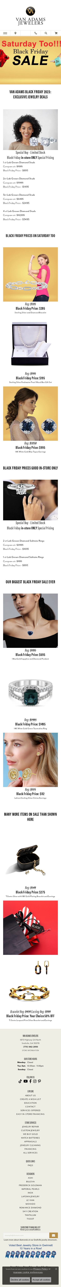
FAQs (30, 1165)
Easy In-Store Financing (30, 1114)
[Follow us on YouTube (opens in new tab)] (25, 1081)
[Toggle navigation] (5, 33)
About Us (30, 1095)
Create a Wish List (30, 1099)
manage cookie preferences (28, 1272)
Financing (30, 1149)
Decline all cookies (20, 1279)
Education (30, 1103)
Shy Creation (30, 1211)
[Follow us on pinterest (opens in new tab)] (39, 1081)
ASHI (30, 1178)
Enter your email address (30, 1229)
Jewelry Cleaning (30, 1145)
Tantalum (30, 1215)
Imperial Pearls (30, 1189)
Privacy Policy (40, 1269)
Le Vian (30, 1200)
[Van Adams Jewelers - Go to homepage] (30, 15)
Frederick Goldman (30, 1185)
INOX (30, 1193)
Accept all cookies (41, 1279)
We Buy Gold (30, 1134)
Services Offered (30, 1110)
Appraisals (30, 1141)
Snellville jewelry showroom (45, 1239)
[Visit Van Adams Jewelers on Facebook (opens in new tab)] (30, 1081)
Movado (30, 1204)
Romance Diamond (30, 1207)
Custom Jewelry (30, 1130)
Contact (30, 1106)
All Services (30, 1153)
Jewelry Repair (30, 1127)
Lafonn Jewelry (30, 1196)
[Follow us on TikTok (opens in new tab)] (20, 1081)
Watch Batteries (30, 1138)
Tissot (30, 1219)
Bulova (30, 1181)
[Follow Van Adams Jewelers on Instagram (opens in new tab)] (34, 1081)
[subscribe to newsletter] (53, 1235)
